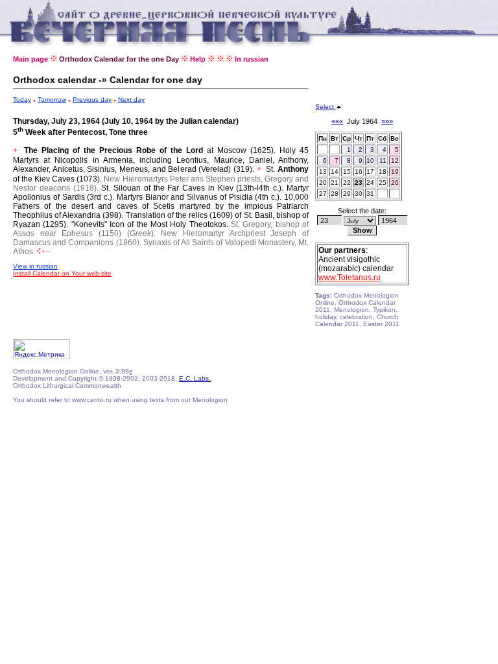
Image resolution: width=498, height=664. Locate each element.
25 (382, 182)
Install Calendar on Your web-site (62, 273)
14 (334, 171)
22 (347, 182)
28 (334, 193)
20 (323, 182)
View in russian (35, 266)
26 (395, 182)
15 (347, 171)
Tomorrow (52, 99)
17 (370, 171)
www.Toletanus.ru (349, 277)
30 (358, 193)
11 (382, 160)
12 (395, 160)
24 (370, 182)
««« (337, 121)
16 (358, 171)
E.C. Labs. (195, 378)
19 (395, 171)
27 (323, 193)
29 (347, 193)
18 (382, 171)
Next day (131, 99)
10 (370, 160)
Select (325, 106)
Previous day (92, 99)
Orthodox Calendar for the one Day (119, 59)
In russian (251, 59)
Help (198, 59)
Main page (30, 59)
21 (334, 182)
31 (370, 193)
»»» (387, 121)
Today (22, 99)
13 (323, 171)
